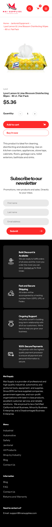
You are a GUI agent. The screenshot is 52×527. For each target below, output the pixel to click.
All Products (9, 450)
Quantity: (8, 113)
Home (6, 23)
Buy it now (12, 132)
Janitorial (8, 445)
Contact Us (9, 464)
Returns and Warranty (15, 496)
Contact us (29, 268)
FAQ (5, 486)
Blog (5, 459)
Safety (6, 440)
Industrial (8, 430)
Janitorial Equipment (20, 23)
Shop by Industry (12, 454)
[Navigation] (46, 8)
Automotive (9, 435)
